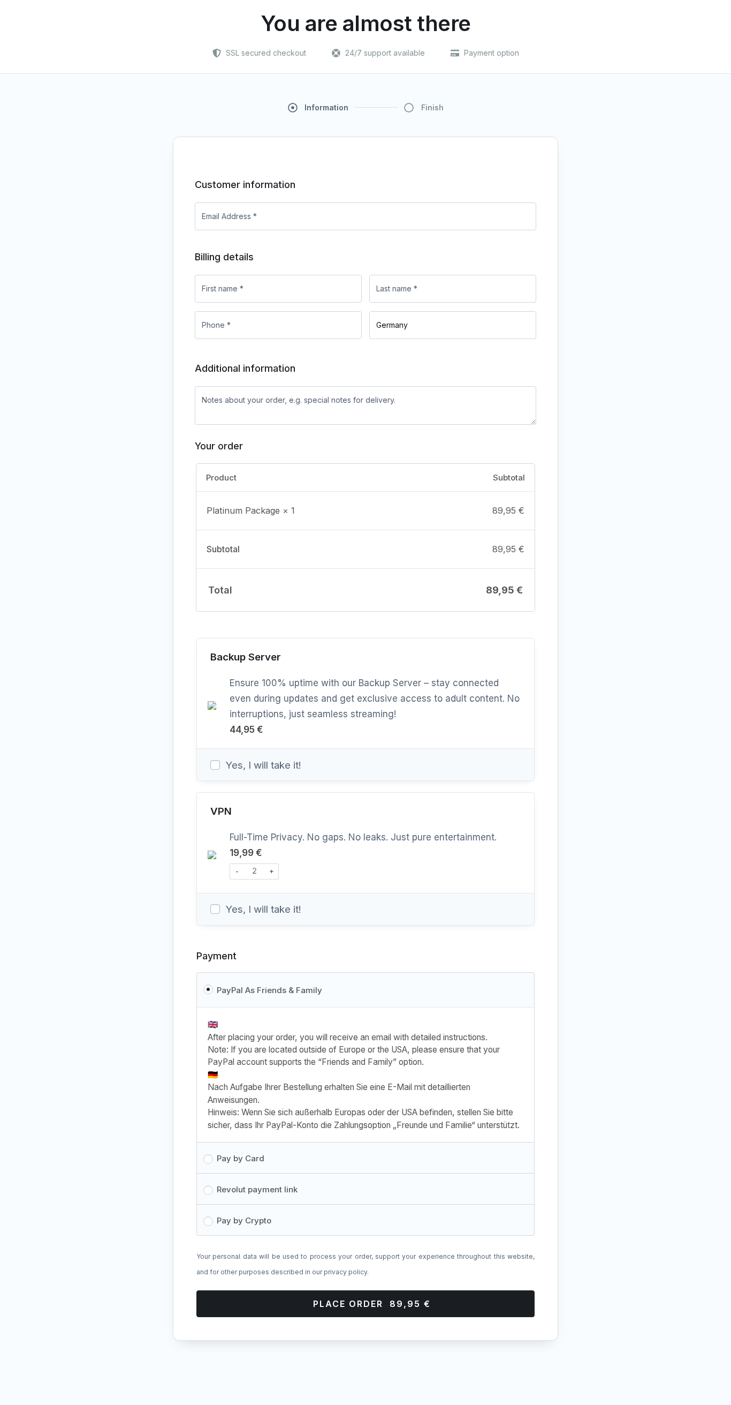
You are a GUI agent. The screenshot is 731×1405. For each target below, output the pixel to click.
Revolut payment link (257, 1189)
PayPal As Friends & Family (269, 990)
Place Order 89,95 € (372, 1303)
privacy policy (345, 1272)
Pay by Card (240, 1158)
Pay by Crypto (244, 1220)
